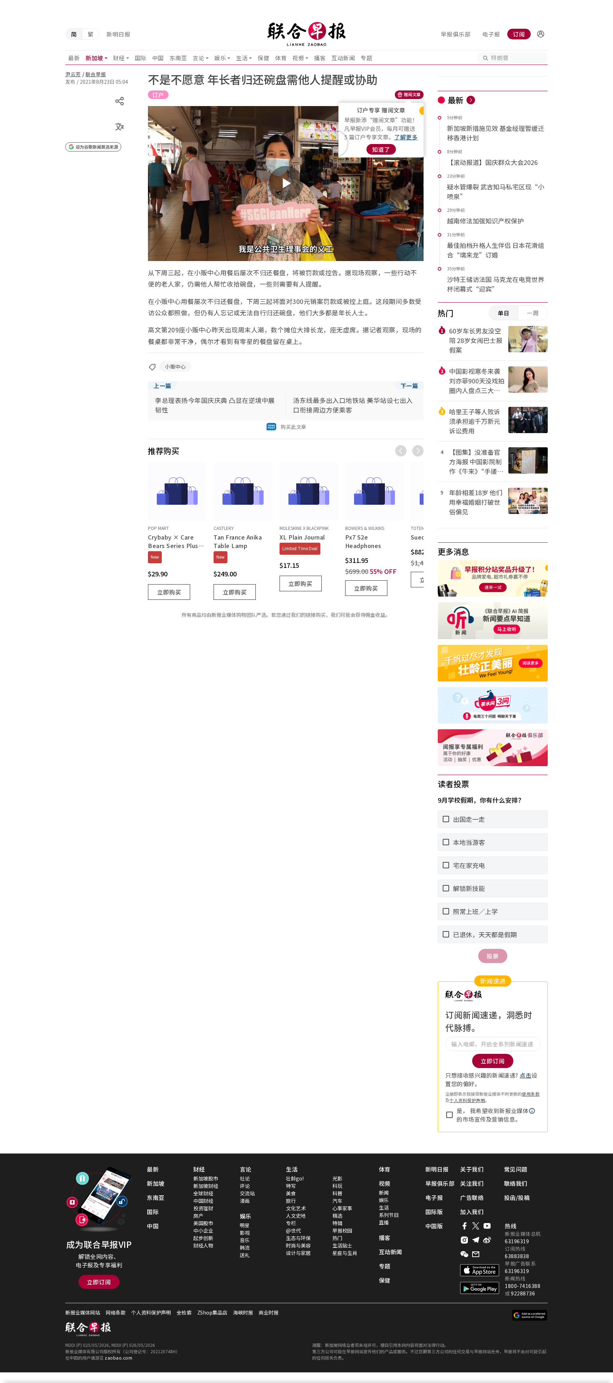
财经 (119, 58)
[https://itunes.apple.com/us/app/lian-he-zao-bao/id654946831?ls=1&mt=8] (479, 1270)
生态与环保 (298, 1237)
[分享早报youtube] (487, 1226)
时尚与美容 (298, 1245)
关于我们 (472, 1169)
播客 (320, 58)
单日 (504, 313)
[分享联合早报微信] (464, 1254)
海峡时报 (243, 1312)
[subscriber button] (540, 34)
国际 (141, 58)
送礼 (245, 1254)
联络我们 (516, 1183)
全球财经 (203, 1193)
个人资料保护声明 (467, 1100)
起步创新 (203, 1237)
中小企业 (203, 1230)
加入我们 (472, 1211)
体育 (281, 58)
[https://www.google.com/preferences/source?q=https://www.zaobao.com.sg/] (530, 1315)
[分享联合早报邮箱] (475, 1254)
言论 (198, 58)
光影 (337, 1178)
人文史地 (296, 1215)
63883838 (517, 1256)
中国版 (434, 1226)
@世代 (293, 1230)
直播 (384, 1222)
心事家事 (342, 1208)
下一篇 (409, 385)
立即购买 (169, 592)
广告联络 (472, 1197)
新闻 (384, 1192)
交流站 (247, 1193)
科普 (337, 1193)
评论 (245, 1185)
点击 (525, 1075)
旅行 (291, 1200)
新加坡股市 (205, 1178)
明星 (245, 1225)
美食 (291, 1193)
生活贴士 (342, 1245)
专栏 (291, 1223)
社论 (245, 1178)
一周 (533, 313)
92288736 (523, 1293)
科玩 (337, 1185)
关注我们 (472, 1183)
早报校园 (342, 1230)
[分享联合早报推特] (475, 1226)
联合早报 (95, 74)
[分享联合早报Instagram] (464, 1240)
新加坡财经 (205, 1185)
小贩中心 (175, 366)
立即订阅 (99, 1282)
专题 (366, 58)
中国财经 (203, 1200)
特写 (291, 1185)
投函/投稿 (517, 1197)
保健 (263, 58)
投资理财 (203, 1208)
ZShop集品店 (212, 1312)
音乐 (245, 1240)
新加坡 (94, 58)
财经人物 (203, 1245)
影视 (245, 1232)
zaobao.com (118, 1358)
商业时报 (268, 1312)
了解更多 (406, 137)
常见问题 (516, 1169)
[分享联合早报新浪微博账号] (487, 1240)
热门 (337, 1237)
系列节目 (389, 1214)
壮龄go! (295, 1178)
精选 (337, 1215)
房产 (198, 1215)
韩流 (245, 1247)
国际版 (434, 1211)
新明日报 (118, 34)
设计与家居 (298, 1252)
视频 (298, 58)
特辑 (337, 1223)
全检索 (184, 1312)
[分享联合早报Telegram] (475, 1240)
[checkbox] (449, 1115)
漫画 (245, 1200)
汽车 (337, 1200)
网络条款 (116, 1312)
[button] (541, 34)
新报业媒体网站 (82, 1312)
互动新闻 (343, 58)
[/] (306, 34)
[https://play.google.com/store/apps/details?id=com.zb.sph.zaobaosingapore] (479, 1288)
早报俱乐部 (456, 34)
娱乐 (220, 58)
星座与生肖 (344, 1252)
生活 (242, 58)
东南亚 (178, 58)
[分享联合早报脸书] (464, 1226)
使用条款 (531, 1094)
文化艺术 (296, 1208)
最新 (74, 58)
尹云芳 (73, 74)
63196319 (517, 1241)
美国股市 (203, 1223)
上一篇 (162, 385)
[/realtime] (470, 100)
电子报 (491, 34)
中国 (158, 58)
